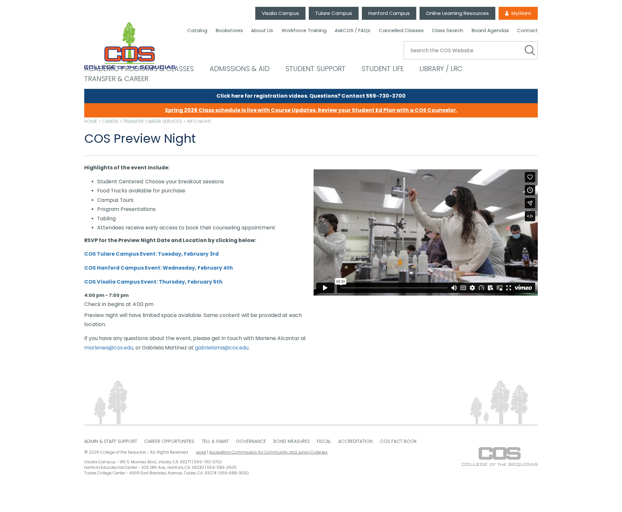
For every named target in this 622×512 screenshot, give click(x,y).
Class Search (447, 30)
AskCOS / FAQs (352, 30)
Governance (251, 441)
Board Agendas (490, 30)
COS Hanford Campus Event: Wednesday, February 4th (158, 268)
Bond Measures (291, 441)
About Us (262, 30)
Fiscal (324, 441)
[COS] (129, 46)
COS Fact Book (398, 441)
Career (110, 121)
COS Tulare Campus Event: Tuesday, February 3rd (151, 254)
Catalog (197, 30)
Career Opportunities (169, 441)
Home (90, 121)
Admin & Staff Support (110, 441)
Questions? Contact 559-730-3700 (357, 96)
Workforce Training (304, 30)
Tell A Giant (215, 441)
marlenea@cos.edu (108, 347)
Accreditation (355, 441)
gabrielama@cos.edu (221, 347)
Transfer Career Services (152, 121)
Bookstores (229, 30)
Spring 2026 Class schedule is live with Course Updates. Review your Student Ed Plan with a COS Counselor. (311, 110)
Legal (201, 452)
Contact (527, 30)
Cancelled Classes (401, 30)
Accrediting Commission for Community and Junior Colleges (268, 452)
